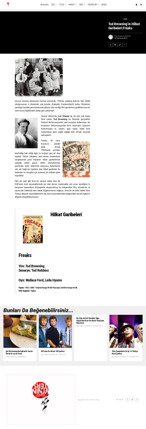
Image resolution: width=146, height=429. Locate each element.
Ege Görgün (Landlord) (123, 36)
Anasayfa (44, 4)
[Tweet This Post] (115, 45)
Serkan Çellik (10, 357)
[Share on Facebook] (110, 45)
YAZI (81, 4)
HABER (71, 4)
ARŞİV (104, 4)
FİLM (61, 4)
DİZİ (53, 4)
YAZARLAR (92, 4)
